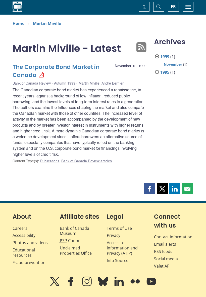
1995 (164, 72)
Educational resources (24, 252)
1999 (164, 56)
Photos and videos (30, 242)
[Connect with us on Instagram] (87, 285)
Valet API (162, 266)
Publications (49, 160)
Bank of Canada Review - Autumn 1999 (44, 83)
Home (18, 23)
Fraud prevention (29, 262)
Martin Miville (47, 23)
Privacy (113, 235)
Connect (72, 240)
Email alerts (165, 244)
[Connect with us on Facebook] (71, 285)
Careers (20, 228)
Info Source (117, 260)
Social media (166, 259)
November (173, 64)
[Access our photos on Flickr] (136, 285)
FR (173, 6)
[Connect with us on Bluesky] (103, 285)
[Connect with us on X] (55, 285)
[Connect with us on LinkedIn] (120, 285)
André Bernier (112, 83)
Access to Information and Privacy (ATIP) (122, 248)
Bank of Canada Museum (74, 231)
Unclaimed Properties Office (76, 250)
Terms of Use (119, 228)
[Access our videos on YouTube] (151, 285)
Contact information (173, 237)
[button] (149, 188)
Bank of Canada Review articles (86, 160)
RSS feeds (163, 251)
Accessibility (24, 235)
